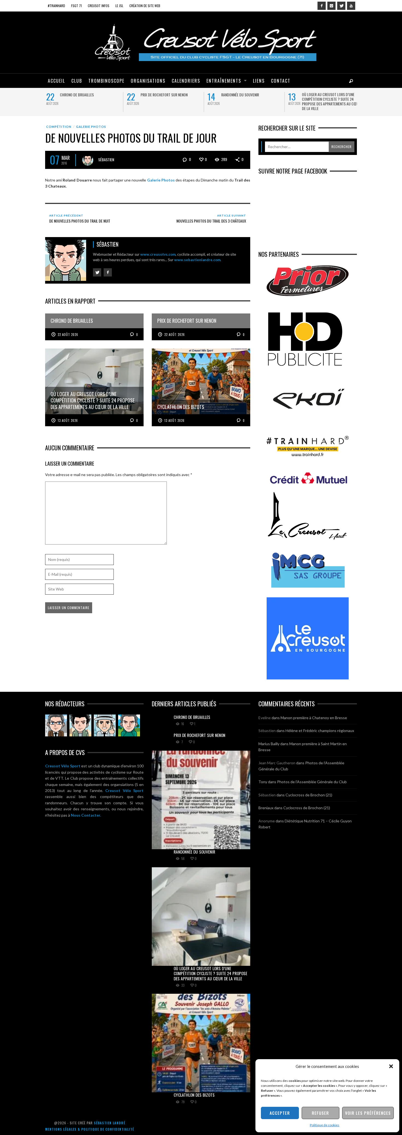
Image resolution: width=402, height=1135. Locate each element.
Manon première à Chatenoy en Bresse (314, 717)
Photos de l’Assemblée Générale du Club (312, 781)
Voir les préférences (368, 1113)
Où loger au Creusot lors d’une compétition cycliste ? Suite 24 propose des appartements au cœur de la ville (330, 101)
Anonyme (266, 821)
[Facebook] (321, 6)
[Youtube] (351, 6)
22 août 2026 (68, 334)
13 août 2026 (68, 420)
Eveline (264, 717)
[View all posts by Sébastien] (87, 160)
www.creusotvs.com (158, 254)
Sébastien (106, 159)
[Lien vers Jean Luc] (105, 725)
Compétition (58, 126)
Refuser (320, 1113)
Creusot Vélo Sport (62, 766)
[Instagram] (331, 6)
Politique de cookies (324, 1125)
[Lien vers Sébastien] (80, 725)
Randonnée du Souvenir (239, 94)
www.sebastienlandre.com (197, 260)
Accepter (280, 1113)
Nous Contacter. (86, 815)
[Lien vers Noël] (56, 725)
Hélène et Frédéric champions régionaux (320, 730)
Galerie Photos (91, 126)
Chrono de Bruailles (76, 94)
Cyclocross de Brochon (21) (309, 795)
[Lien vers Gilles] (129, 725)
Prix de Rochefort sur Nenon (163, 94)
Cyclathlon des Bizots (194, 1095)
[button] (391, 1066)
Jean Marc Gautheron (276, 762)
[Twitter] (341, 6)
